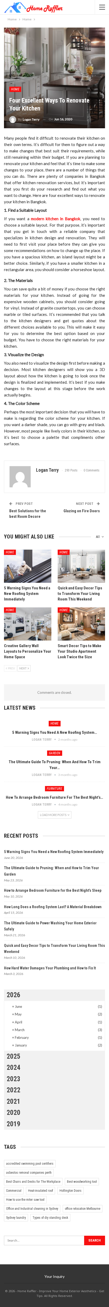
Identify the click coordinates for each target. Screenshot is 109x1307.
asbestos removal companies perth (29, 1172)
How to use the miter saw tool (25, 1200)
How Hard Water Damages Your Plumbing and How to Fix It (50, 968)
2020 (13, 1112)
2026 (13, 995)
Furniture (54, 789)
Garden (54, 753)
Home (15, 89)
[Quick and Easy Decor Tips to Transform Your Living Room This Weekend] (81, 566)
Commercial (13, 1191)
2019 (13, 1124)
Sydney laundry (16, 1218)
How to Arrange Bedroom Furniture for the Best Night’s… (54, 797)
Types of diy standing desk (50, 1218)
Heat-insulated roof (40, 1191)
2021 (13, 1101)
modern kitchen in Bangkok (55, 218)
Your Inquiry (54, 1276)
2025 (13, 1056)
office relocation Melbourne (82, 1209)
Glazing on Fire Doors (81, 511)
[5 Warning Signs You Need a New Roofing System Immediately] (27, 566)
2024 (13, 1067)
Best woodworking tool (82, 1182)
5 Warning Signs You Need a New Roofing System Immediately (53, 852)
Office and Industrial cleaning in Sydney (32, 1209)
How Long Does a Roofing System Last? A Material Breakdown (53, 907)
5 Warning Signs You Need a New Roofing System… (54, 732)
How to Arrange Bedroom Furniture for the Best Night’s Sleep (52, 890)
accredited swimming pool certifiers (29, 1163)
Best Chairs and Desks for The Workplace (33, 1182)
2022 (13, 1090)
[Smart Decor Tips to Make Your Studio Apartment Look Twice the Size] (81, 624)
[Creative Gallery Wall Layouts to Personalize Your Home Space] (27, 624)
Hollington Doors (70, 1191)
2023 (13, 1079)
